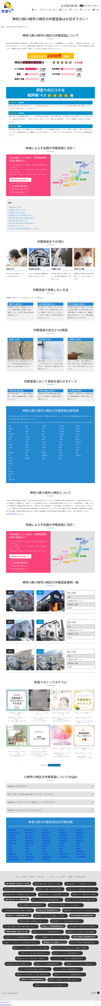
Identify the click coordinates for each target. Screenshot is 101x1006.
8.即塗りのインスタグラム (16, 226)
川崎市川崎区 (63, 838)
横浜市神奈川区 (30, 830)
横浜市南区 (79, 830)
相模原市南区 (46, 843)
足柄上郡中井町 (63, 854)
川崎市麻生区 (80, 841)
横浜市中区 (62, 830)
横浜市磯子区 (29, 833)
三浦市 (10, 849)
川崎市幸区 (79, 838)
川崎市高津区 (29, 841)
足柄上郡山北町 (30, 857)
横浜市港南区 (12, 835)
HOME (35, 10)
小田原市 (44, 846)
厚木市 (44, 849)
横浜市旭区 (28, 835)
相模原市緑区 (12, 843)
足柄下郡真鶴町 (80, 857)
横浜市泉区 (11, 838)
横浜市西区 (45, 830)
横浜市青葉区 (29, 838)
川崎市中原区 (12, 841)
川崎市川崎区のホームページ (14, 514)
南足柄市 (44, 851)
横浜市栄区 (79, 835)
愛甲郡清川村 (46, 859)
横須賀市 (61, 843)
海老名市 (11, 851)
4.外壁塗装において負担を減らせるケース (20, 215)
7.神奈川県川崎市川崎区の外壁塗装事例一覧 (21, 223)
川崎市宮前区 (63, 841)
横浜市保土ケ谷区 (13, 833)
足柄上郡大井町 (80, 854)
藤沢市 (27, 846)
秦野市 (27, 849)
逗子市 (78, 846)
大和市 (61, 849)
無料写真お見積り (80, 877)
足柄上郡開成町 (46, 857)
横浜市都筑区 (46, 838)
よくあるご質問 (86, 10)
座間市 (27, 851)
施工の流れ (64, 10)
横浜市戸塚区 (80, 833)
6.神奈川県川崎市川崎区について (18, 220)
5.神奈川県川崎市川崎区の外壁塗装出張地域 (21, 218)
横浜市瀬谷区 (63, 835)
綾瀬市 (61, 851)
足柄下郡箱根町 (63, 857)
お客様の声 (54, 10)
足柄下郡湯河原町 (13, 859)
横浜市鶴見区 (12, 830)
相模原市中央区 (30, 843)
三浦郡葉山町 (80, 851)
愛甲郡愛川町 (29, 859)
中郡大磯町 (28, 854)
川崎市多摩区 (46, 841)
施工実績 (44, 10)
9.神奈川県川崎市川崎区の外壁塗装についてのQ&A (23, 228)
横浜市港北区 (63, 833)
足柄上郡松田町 (13, 857)
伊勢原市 (78, 849)
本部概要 (97, 10)
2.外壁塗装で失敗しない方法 (16, 210)
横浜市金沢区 (46, 833)
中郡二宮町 (45, 854)
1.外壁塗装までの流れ (14, 207)
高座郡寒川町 (12, 854)
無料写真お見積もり (92, 5)
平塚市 (78, 843)
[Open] (17, 700)
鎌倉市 (10, 846)
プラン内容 (75, 10)
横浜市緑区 (45, 835)
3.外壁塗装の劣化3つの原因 (16, 212)
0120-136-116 (69, 6)
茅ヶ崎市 (61, 846)
